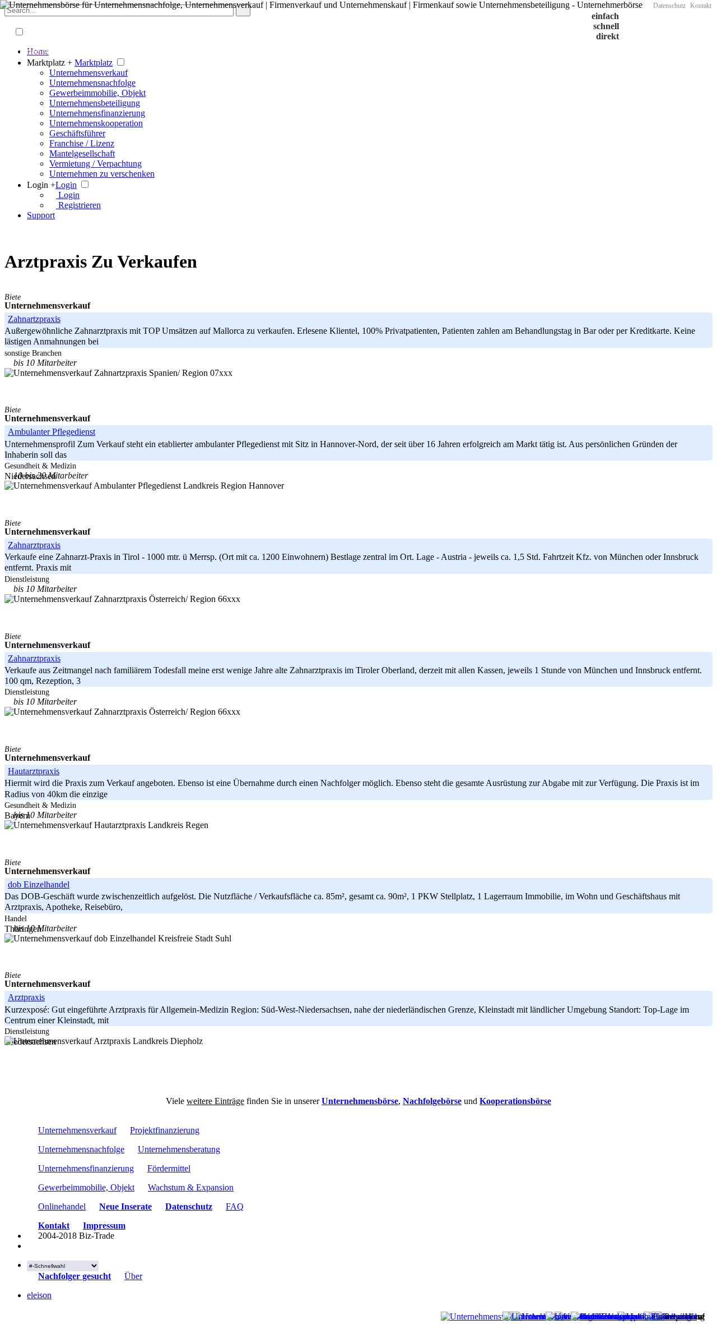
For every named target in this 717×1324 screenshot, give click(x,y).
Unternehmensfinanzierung (97, 113)
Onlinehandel (62, 1206)
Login (66, 185)
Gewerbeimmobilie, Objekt (97, 93)
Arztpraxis (26, 997)
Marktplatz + (49, 62)
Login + (41, 185)
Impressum (104, 1225)
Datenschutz (669, 6)
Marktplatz (94, 62)
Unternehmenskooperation (96, 123)
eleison (39, 1295)
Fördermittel (168, 1168)
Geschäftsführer (77, 133)
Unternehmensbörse (360, 1101)
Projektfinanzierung (164, 1130)
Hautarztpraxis (33, 771)
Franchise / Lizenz (81, 143)
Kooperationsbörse (515, 1101)
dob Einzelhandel (38, 884)
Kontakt (700, 6)
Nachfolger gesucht (74, 1276)
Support (41, 215)
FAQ (235, 1206)
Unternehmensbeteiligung (94, 103)
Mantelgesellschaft (82, 153)
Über (133, 1276)
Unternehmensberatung (179, 1149)
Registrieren (78, 205)
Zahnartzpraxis (34, 319)
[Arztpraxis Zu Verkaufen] (30, 1235)
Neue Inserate (125, 1206)
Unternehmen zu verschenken (102, 173)
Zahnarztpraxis (34, 545)
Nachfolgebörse (432, 1101)
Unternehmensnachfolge (92, 83)
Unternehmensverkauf (88, 72)
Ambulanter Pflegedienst (51, 431)
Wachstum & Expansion (191, 1187)
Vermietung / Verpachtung (95, 163)
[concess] (116, 1276)
